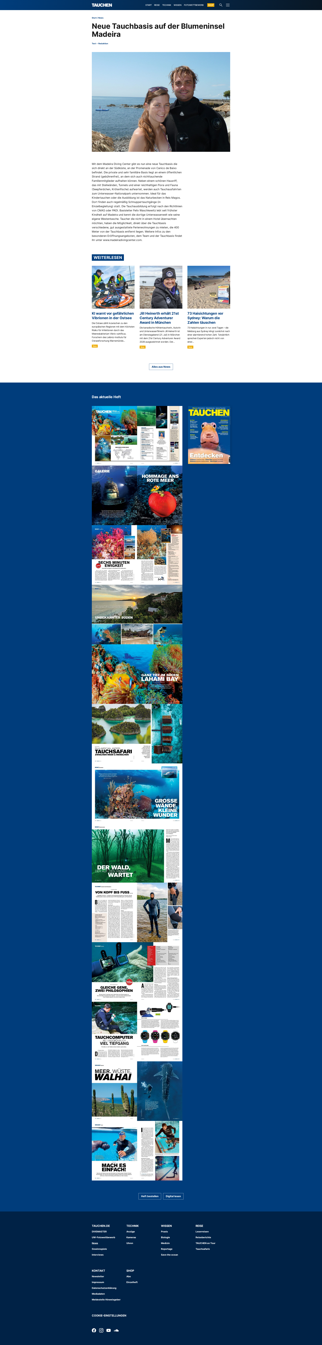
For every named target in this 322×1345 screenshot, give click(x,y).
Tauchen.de (101, 1225)
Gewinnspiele (99, 1249)
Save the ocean (169, 1254)
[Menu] (227, 5)
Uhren (129, 1243)
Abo (128, 1276)
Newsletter (98, 1276)
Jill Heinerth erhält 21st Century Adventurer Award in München (159, 318)
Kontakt (98, 1270)
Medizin (165, 1243)
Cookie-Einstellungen (109, 1315)
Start (148, 5)
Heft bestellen (149, 1196)
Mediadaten (98, 1293)
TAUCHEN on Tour (205, 1243)
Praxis (164, 1231)
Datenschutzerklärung (104, 1288)
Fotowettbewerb (194, 5)
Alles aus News (161, 366)
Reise (157, 5)
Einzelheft (132, 1282)
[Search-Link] (221, 5)
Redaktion (103, 43)
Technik (166, 5)
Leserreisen (202, 1231)
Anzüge (130, 1231)
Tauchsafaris (203, 1249)
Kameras (131, 1237)
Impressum (98, 1282)
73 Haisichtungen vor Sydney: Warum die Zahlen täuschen (205, 318)
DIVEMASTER (99, 1231)
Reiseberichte (203, 1237)
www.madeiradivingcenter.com (122, 240)
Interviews (98, 1254)
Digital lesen (173, 1196)
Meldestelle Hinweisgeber (106, 1299)
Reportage (166, 1249)
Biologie (165, 1237)
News (101, 18)
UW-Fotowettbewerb (103, 1237)
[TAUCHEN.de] (102, 5)
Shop (211, 5)
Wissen (178, 5)
